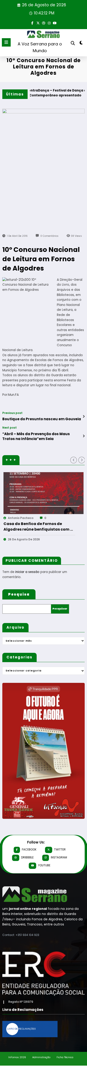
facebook (29, 849)
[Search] (73, 43)
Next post (9, 427)
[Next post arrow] (84, 436)
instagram (59, 857)
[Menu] (6, 42)
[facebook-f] (32, 22)
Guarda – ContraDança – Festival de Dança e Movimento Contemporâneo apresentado (40, 93)
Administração (41, 1057)
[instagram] (49, 22)
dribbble (27, 857)
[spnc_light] (81, 44)
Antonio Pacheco (45, 518)
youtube (44, 865)
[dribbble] (44, 22)
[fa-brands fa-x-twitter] (38, 22)
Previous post (12, 413)
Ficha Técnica (65, 1057)
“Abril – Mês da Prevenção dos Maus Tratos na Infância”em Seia (36, 436)
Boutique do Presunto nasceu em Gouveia (41, 419)
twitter (60, 849)
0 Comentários (49, 236)
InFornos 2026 (17, 1057)
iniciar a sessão (27, 572)
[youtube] (55, 22)
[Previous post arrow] (84, 416)
